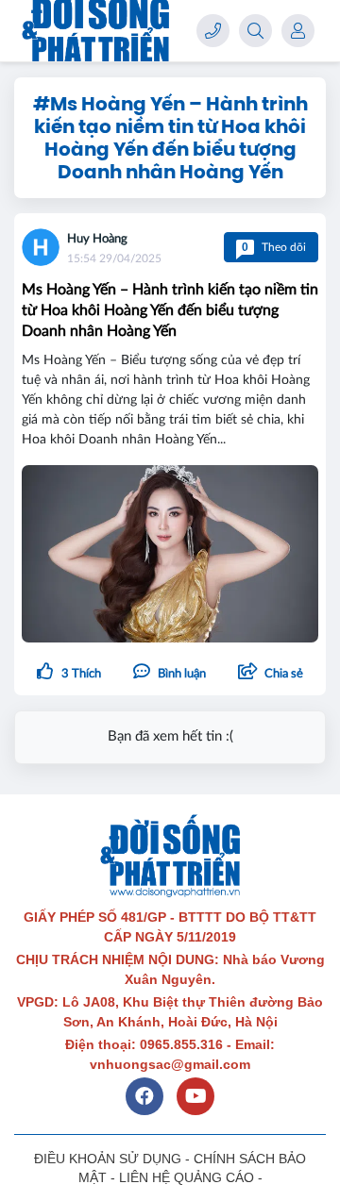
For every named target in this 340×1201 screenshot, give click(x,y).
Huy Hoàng (97, 239)
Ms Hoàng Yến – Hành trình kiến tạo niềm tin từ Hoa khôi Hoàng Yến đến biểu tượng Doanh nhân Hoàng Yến (170, 310)
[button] (270, 673)
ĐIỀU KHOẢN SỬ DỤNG (107, 1158)
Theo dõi (274, 247)
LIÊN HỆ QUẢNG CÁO (186, 1177)
